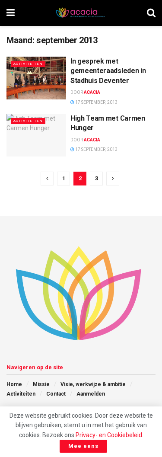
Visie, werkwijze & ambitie (93, 384)
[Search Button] (151, 13)
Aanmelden (90, 394)
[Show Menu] (10, 13)
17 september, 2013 (96, 102)
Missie (41, 384)
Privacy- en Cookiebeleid (109, 434)
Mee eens (83, 446)
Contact (56, 394)
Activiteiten (28, 64)
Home (14, 384)
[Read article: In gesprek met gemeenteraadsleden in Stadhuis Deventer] (36, 78)
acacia (92, 92)
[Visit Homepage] (81, 13)
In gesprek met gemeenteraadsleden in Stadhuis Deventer (108, 71)
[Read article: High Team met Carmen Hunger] (36, 135)
